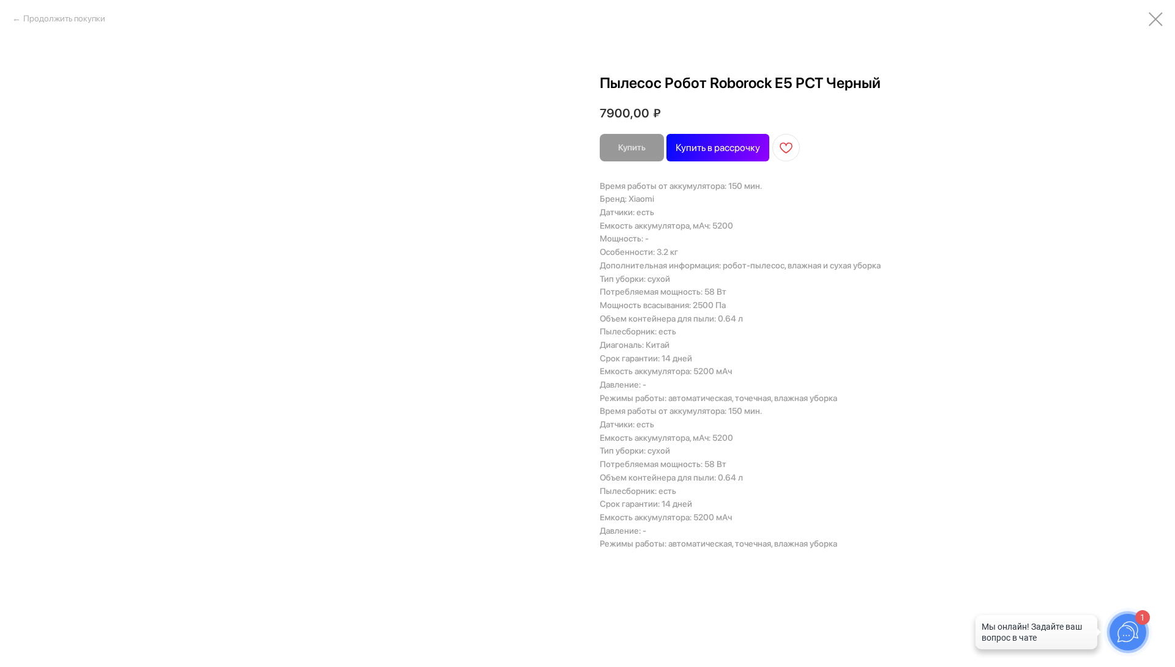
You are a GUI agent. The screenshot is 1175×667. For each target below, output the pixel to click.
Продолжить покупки (64, 18)
